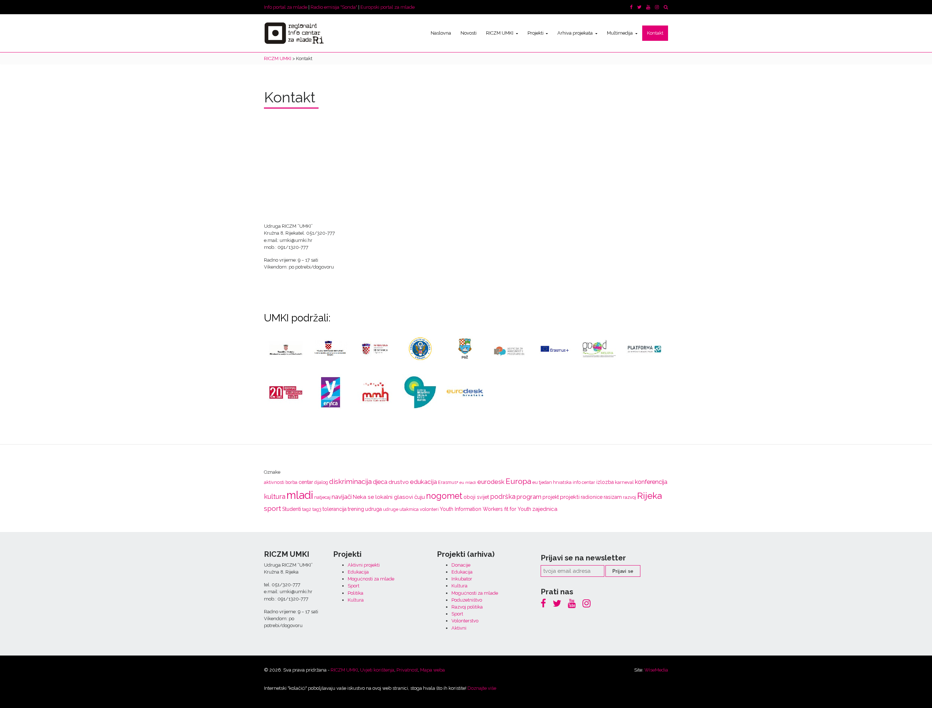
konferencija (651, 481)
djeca (380, 481)
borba (291, 482)
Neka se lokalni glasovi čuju (389, 497)
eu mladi (467, 482)
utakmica (409, 509)
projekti (570, 497)
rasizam (613, 497)
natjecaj (322, 497)
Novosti (469, 33)
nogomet (444, 496)
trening (356, 509)
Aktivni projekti (364, 565)
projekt (550, 497)
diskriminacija (350, 481)
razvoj (629, 497)
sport (272, 508)
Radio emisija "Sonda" (334, 7)
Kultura (356, 600)
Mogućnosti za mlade (371, 579)
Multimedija (620, 33)
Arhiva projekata (575, 33)
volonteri (429, 509)
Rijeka (649, 495)
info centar (584, 482)
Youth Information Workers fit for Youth (485, 509)
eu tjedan (542, 482)
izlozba (605, 482)
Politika (355, 593)
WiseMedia (656, 670)
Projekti (536, 33)
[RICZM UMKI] (294, 33)
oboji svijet (476, 497)
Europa (518, 481)
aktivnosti (274, 482)
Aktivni (458, 628)
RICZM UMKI (500, 33)
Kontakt (655, 33)
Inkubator (461, 579)
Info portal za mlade (285, 7)
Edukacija (358, 572)
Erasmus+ (448, 482)
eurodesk (491, 481)
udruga (373, 509)
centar (306, 482)
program (529, 496)
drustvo (398, 482)
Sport (353, 585)
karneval (624, 482)
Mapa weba (432, 670)
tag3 (316, 509)
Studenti (291, 509)
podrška (503, 496)
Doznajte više (481, 688)
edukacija (423, 481)
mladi (300, 495)
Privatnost (407, 670)
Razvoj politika (467, 607)
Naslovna (441, 33)
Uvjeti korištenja (377, 670)
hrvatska (562, 482)
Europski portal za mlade (387, 7)
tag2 (306, 509)
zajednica (544, 509)
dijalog (321, 482)
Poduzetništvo (466, 600)
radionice (592, 497)
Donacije (460, 565)
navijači (342, 496)
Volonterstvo (464, 620)
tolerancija (335, 509)
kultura (274, 496)
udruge (390, 509)
